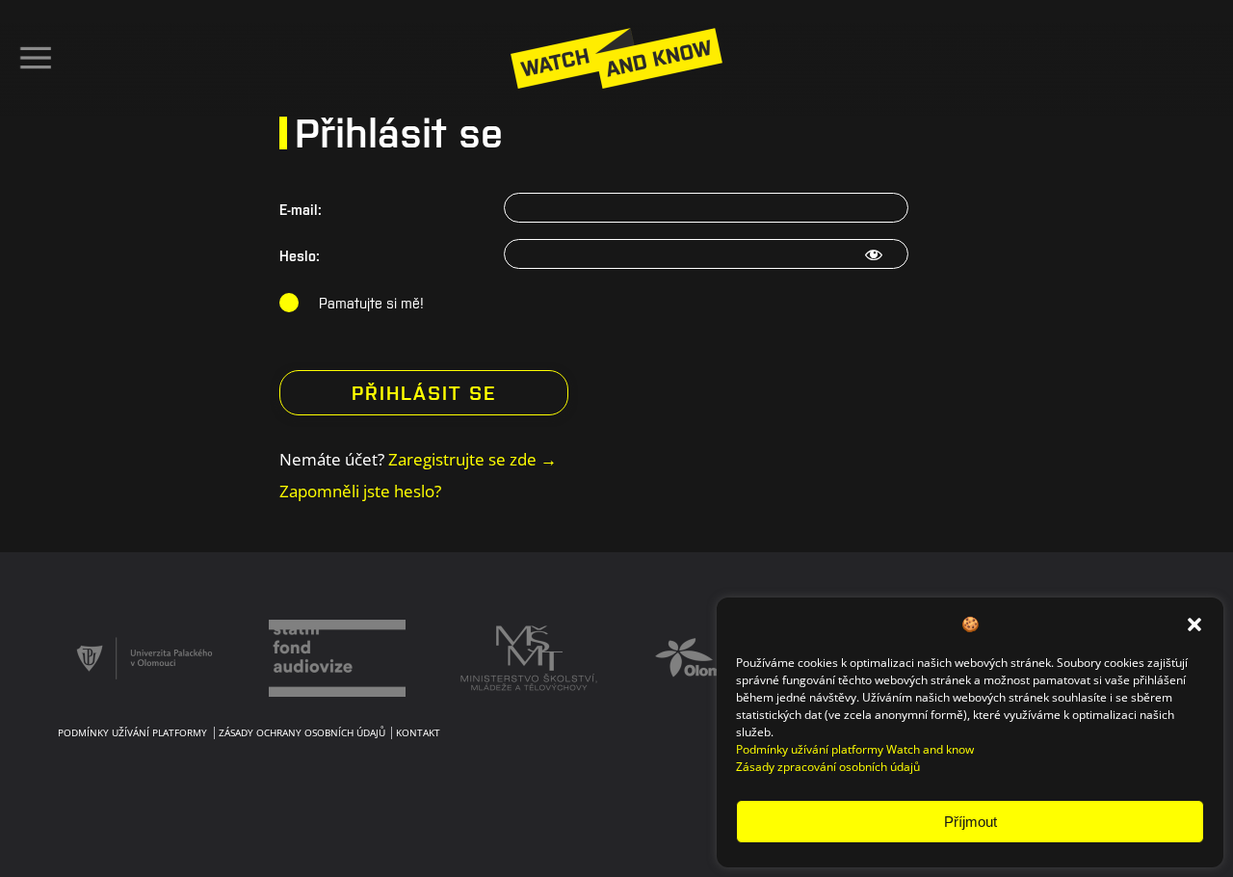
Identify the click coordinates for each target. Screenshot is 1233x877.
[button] (1194, 623)
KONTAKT (418, 733)
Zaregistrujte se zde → (472, 459)
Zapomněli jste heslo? (360, 491)
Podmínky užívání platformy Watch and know (855, 749)
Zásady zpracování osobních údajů (828, 766)
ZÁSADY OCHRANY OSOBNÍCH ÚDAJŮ (302, 733)
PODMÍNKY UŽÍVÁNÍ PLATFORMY (132, 733)
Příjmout (970, 821)
